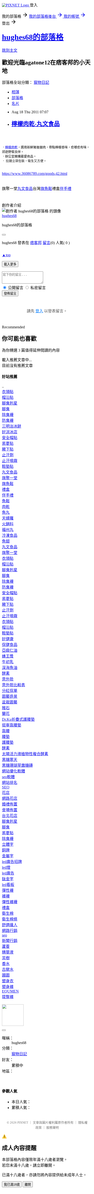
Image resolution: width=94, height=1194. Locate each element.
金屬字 (7, 856)
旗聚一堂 (9, 478)
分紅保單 (9, 691)
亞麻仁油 (9, 650)
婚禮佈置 (9, 804)
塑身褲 (7, 987)
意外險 (7, 679)
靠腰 (6, 731)
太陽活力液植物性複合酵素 (25, 754)
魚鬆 (6, 501)
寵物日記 (41, 82)
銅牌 (6, 850)
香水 (6, 964)
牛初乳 (7, 662)
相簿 (15, 92)
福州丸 (7, 530)
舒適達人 (9, 925)
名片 (15, 104)
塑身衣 (7, 981)
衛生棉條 (9, 919)
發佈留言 (10, 293)
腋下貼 (7, 449)
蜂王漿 (7, 656)
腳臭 (6, 409)
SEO (5, 787)
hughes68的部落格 (33, 37)
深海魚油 (9, 668)
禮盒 (6, 489)
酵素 (6, 673)
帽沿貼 (7, 397)
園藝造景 (9, 696)
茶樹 (6, 958)
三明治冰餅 (11, 426)
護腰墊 (7, 742)
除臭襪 (7, 415)
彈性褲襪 (9, 902)
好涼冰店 (9, 432)
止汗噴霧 (9, 461)
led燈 (6, 867)
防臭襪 (7, 420)
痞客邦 (36, 243)
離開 (28, 1184)
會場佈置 (9, 810)
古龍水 (7, 969)
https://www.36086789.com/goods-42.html (34, 173)
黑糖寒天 (9, 760)
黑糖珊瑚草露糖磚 (17, 765)
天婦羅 (7, 518)
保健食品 (9, 645)
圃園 (6, 975)
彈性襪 (7, 890)
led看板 (8, 885)
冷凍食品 (9, 535)
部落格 (17, 98)
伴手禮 (65, 189)
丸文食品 (25, 189)
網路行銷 (9, 931)
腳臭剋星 (9, 403)
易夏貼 (7, 443)
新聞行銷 (9, 941)
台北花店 (9, 816)
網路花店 (9, 798)
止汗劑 (7, 455)
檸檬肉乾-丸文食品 (36, 124)
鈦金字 (7, 879)
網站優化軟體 (13, 771)
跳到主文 (9, 50)
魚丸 (6, 512)
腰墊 (6, 737)
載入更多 (10, 264)
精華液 (7, 952)
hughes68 (9, 216)
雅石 (6, 708)
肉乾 (6, 507)
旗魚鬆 (46, 189)
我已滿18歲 (12, 1184)
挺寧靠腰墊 (11, 725)
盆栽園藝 (9, 702)
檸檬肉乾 (11, 147)
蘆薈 (6, 946)
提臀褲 (7, 997)
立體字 (7, 844)
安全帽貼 (9, 438)
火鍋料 (7, 524)
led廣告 (8, 873)
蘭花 (6, 714)
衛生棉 (7, 913)
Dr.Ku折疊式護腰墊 (18, 719)
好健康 (7, 639)
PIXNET (22, 1122)
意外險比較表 (13, 685)
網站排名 (9, 783)
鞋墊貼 (7, 466)
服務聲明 (52, 1127)
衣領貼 (7, 392)
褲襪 (6, 896)
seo (4, 935)
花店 (6, 793)
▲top (6, 255)
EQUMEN (10, 991)
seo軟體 (8, 777)
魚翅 (6, 541)
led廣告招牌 (12, 862)
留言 (46, 243)
